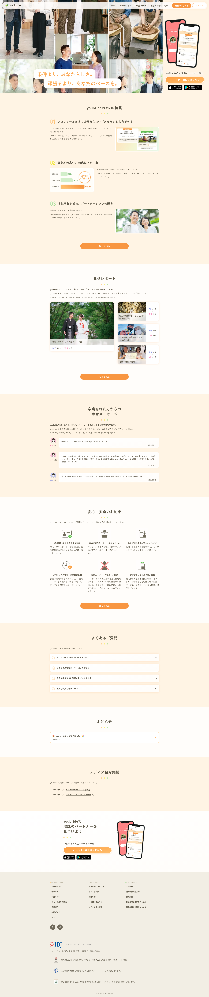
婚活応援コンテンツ (96, 886)
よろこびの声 (94, 891)
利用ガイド (56, 912)
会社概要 (129, 886)
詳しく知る (104, 246)
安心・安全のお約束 (159, 5)
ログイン (199, 5)
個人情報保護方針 (133, 891)
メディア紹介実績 (95, 907)
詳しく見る (104, 605)
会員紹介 (55, 907)
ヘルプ (54, 917)
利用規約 (129, 897)
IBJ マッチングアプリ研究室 (78, 789)
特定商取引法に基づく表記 (136, 902)
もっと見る (104, 376)
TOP (113, 5)
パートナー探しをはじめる (184, 79)
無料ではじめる (181, 5)
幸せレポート (57, 891)
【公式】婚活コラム (96, 902)
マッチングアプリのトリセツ (78, 794)
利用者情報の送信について (136, 907)
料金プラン (141, 5)
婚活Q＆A (92, 897)
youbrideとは (125, 5)
